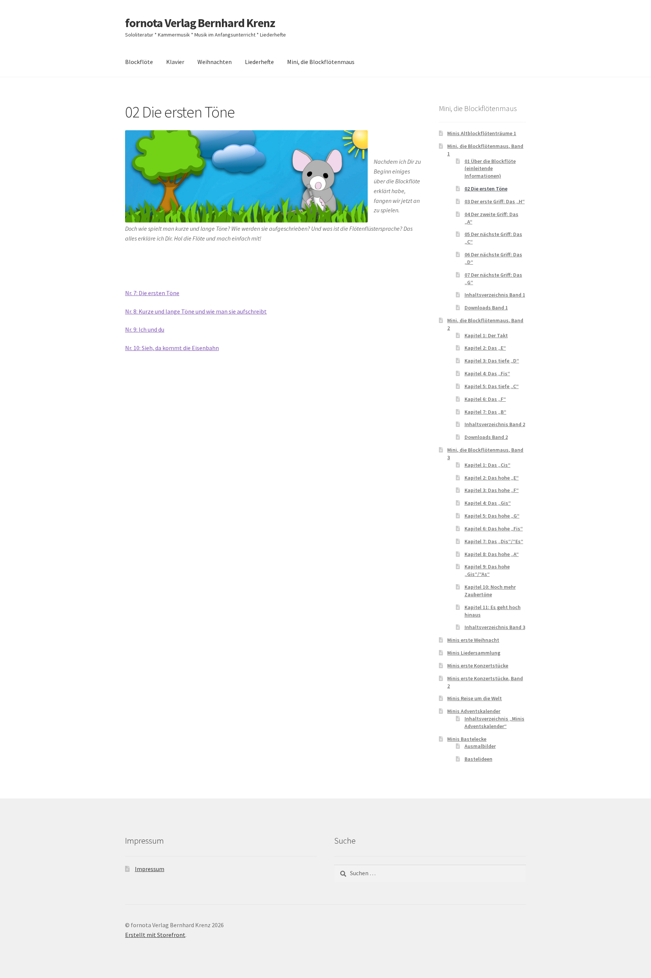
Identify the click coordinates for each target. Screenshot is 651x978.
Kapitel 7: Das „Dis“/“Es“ (494, 541)
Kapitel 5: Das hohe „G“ (492, 515)
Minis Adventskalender (473, 711)
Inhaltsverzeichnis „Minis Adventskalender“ (494, 722)
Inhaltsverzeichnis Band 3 (495, 627)
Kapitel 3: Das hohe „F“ (492, 490)
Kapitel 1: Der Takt (486, 335)
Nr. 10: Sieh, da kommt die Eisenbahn (172, 348)
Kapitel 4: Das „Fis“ (487, 373)
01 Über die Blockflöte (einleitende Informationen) (490, 169)
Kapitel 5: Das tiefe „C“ (492, 386)
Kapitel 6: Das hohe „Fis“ (494, 528)
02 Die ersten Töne (486, 188)
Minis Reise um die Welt (474, 698)
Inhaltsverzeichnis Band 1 (495, 294)
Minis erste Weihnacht (473, 640)
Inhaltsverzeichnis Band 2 (495, 424)
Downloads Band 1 (486, 307)
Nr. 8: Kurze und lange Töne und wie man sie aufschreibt (196, 311)
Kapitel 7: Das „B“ (485, 411)
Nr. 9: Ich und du (144, 329)
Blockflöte (139, 62)
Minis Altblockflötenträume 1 (481, 133)
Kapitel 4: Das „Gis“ (488, 503)
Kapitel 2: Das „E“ (485, 347)
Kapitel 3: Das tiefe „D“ (492, 360)
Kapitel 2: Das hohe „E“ (492, 477)
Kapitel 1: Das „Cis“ (487, 465)
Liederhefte (259, 62)
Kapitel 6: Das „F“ (485, 399)
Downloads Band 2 (486, 437)
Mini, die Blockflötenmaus (321, 62)
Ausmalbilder (480, 746)
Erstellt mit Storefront (155, 934)
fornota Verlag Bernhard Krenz (200, 22)
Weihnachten (214, 62)
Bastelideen (478, 759)
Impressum (149, 869)
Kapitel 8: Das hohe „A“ (492, 554)
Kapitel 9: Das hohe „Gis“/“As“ (487, 570)
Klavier (175, 62)
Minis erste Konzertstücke (477, 665)
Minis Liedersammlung (473, 652)
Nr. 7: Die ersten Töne (152, 293)
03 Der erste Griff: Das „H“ (495, 201)
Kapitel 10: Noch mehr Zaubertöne (490, 590)
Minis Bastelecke (466, 739)
